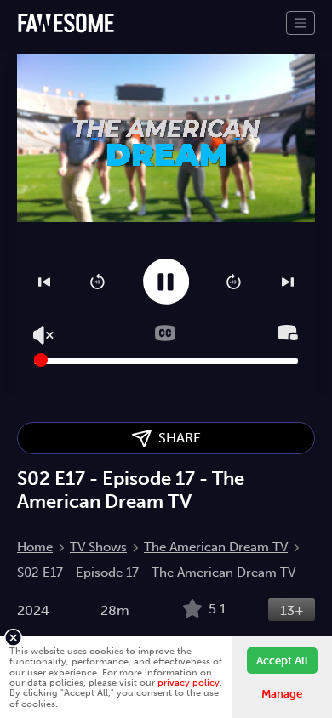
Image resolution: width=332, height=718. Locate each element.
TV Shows (98, 547)
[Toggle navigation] (300, 23)
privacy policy (188, 682)
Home (35, 547)
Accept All (282, 660)
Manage (281, 693)
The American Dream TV (216, 547)
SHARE (176, 438)
